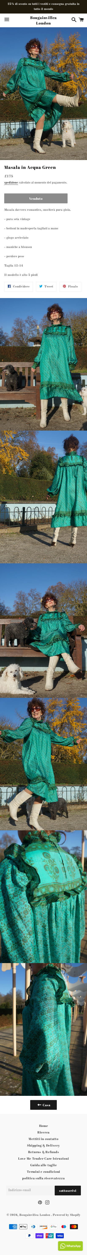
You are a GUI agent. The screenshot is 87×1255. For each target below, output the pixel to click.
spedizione (11, 182)
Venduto (35, 198)
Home (43, 1126)
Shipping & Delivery (43, 1145)
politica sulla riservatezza (43, 1178)
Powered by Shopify (66, 1215)
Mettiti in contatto (43, 1139)
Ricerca (43, 1132)
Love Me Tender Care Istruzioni (43, 1158)
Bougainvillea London (43, 20)
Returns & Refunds (43, 1152)
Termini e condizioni (43, 1171)
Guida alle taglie (43, 1165)
